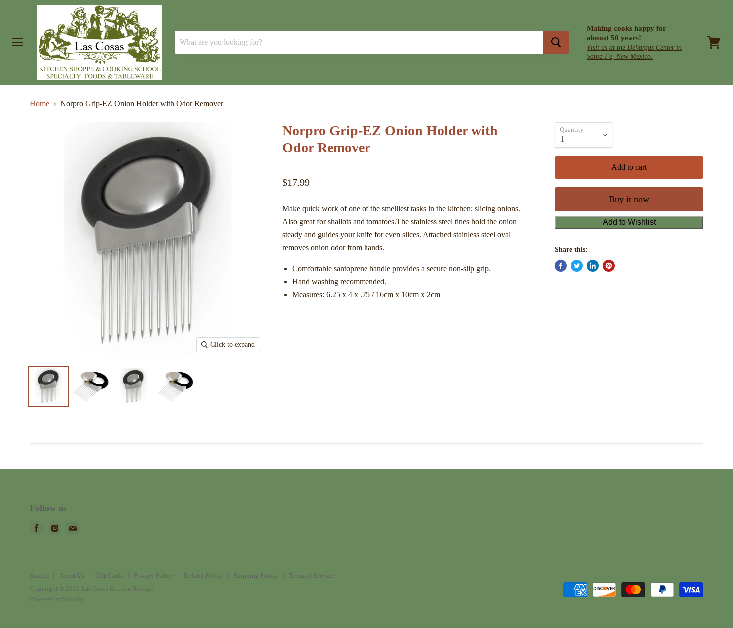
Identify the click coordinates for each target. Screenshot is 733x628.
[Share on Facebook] (561, 266)
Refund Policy (203, 575)
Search (39, 575)
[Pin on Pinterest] (609, 266)
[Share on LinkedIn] (593, 266)
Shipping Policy (256, 575)
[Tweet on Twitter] (577, 266)
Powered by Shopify (57, 599)
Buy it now (629, 199)
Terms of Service (311, 575)
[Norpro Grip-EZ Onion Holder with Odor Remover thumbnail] (48, 386)
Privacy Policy (153, 575)
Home (39, 103)
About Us (71, 575)
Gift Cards (109, 575)
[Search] (556, 42)
